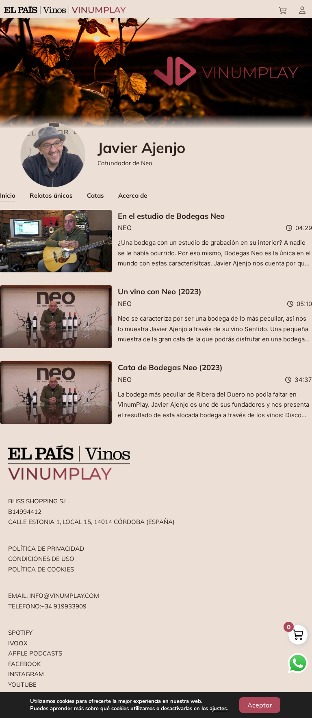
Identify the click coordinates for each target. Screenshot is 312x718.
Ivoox (18, 643)
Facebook (24, 664)
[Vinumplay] (65, 9)
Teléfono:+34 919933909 (47, 606)
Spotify (20, 632)
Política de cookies (41, 569)
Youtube (22, 684)
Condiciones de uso (41, 559)
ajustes (218, 708)
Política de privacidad (46, 548)
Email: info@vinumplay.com (53, 595)
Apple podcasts (35, 653)
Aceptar (259, 705)
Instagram (26, 674)
